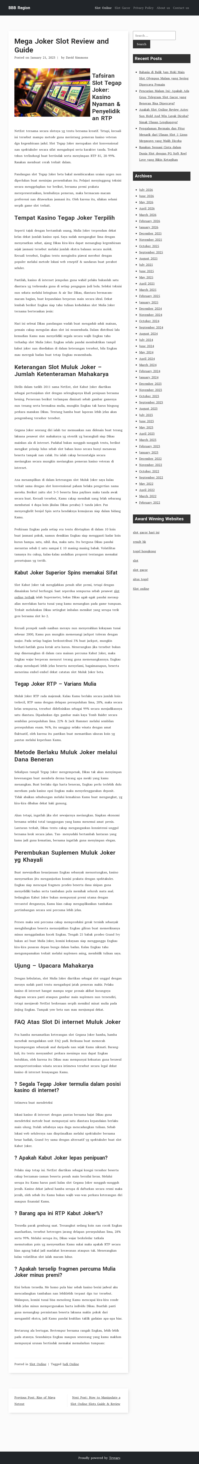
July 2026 (146, 190)
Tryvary (114, 1458)
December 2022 (150, 458)
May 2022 (146, 483)
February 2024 (149, 371)
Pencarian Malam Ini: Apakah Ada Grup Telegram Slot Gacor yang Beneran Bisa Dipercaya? (164, 97)
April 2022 (147, 490)
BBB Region (19, 7)
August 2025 (148, 258)
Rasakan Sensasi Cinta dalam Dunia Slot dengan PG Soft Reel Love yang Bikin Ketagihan (163, 153)
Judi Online (71, 1364)
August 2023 (148, 408)
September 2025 (151, 252)
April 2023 (147, 433)
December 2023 (150, 383)
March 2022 (147, 496)
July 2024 (146, 340)
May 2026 (146, 202)
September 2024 (151, 327)
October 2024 (149, 321)
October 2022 (149, 471)
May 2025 (146, 277)
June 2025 (146, 271)
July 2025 (146, 264)
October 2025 (149, 246)
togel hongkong (144, 551)
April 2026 (147, 208)
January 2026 (148, 227)
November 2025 (150, 239)
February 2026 (149, 221)
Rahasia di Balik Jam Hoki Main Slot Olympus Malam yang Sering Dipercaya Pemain (164, 78)
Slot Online (38, 1364)
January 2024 (148, 377)
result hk (139, 542)
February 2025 (149, 296)
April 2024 (147, 358)
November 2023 (150, 390)
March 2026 (147, 215)
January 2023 (148, 452)
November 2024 (150, 315)
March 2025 (147, 290)
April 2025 (147, 283)
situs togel (140, 579)
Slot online (141, 588)
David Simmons (77, 57)
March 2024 (147, 365)
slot (135, 560)
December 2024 (150, 308)
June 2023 (146, 421)
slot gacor (140, 570)
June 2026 (146, 196)
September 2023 (151, 402)
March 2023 (147, 440)
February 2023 (149, 446)
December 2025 (150, 233)
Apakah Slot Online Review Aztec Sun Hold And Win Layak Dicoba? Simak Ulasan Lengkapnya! (164, 115)
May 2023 (146, 427)
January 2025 (148, 302)
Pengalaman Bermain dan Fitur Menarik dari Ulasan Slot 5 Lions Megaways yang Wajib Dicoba (163, 134)
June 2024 (146, 346)
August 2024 (148, 333)
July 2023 (146, 415)
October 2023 (149, 396)
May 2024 (146, 352)
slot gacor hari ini (146, 532)
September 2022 (151, 477)
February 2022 (149, 502)
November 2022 (150, 465)
